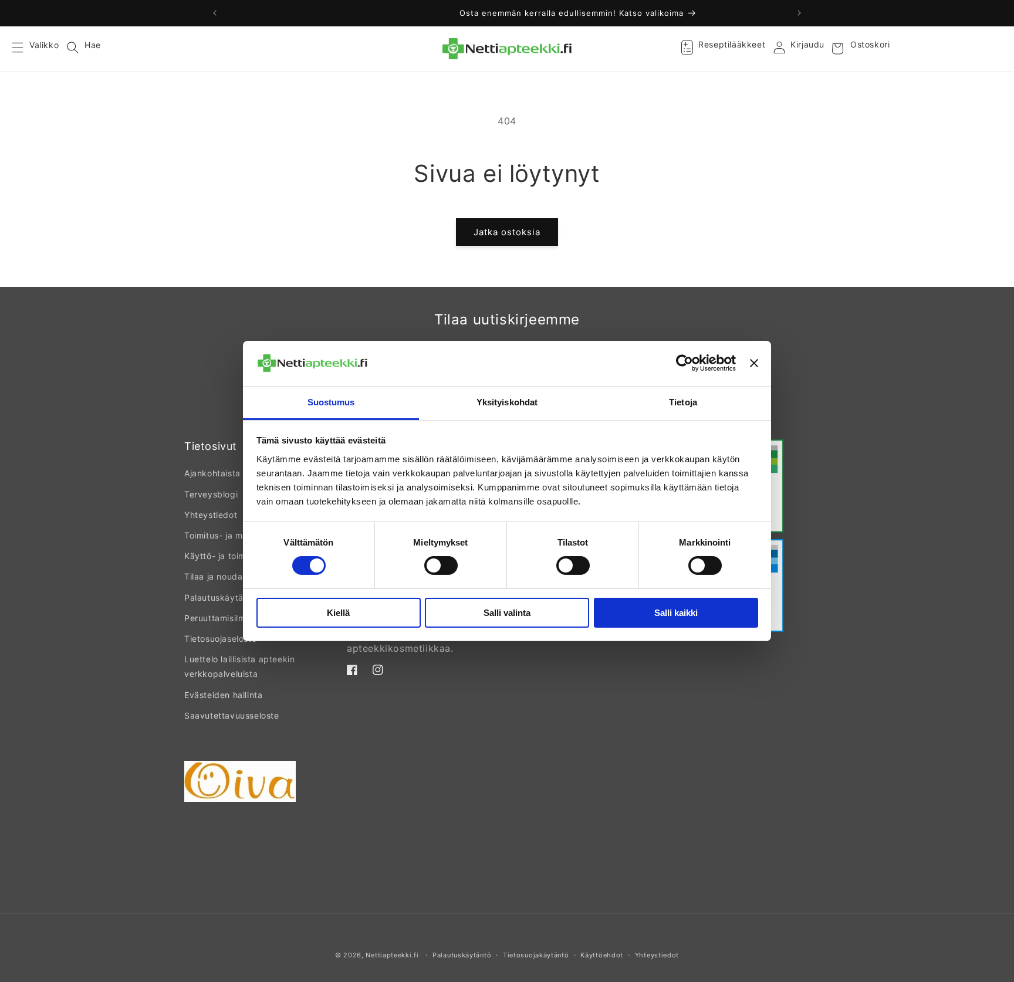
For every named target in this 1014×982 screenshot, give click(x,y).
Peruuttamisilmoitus (224, 618)
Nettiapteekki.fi (392, 955)
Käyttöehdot (601, 955)
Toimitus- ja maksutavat (234, 535)
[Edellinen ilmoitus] (215, 13)
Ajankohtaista (212, 473)
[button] (25, 49)
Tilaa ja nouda (213, 576)
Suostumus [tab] (331, 402)
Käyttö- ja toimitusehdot (234, 556)
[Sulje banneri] (754, 363)
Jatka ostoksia (507, 232)
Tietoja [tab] (683, 402)
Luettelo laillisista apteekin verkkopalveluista (239, 666)
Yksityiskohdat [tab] (507, 402)
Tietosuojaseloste (220, 639)
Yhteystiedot (210, 515)
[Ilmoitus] (799, 13)
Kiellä (338, 613)
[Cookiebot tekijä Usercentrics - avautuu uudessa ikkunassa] (684, 363)
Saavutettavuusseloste (231, 715)
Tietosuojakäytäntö (536, 955)
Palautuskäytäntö (220, 597)
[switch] (441, 565)
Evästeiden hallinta (223, 695)
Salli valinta (507, 613)
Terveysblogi (211, 494)
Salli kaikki (676, 613)
